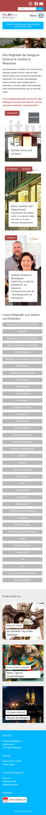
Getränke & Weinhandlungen (22, 449)
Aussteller (22, 331)
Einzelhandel (12, 113)
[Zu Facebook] (36, 4)
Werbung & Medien (22, 580)
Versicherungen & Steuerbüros (22, 573)
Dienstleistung (22, 380)
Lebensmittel (22, 476)
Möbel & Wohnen (22, 490)
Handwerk (26, 169)
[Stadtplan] (14, 799)
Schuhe (22, 538)
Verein (22, 566)
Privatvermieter (22, 504)
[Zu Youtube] (41, 4)
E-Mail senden (8, 764)
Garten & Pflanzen (22, 428)
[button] (23, 25)
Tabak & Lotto (22, 552)
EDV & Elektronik (22, 386)
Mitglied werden (9, 781)
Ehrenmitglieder (22, 393)
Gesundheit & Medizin (22, 442)
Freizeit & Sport (22, 421)
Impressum (18, 811)
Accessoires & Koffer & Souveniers (22, 324)
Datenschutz (27, 811)
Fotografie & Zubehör (22, 407)
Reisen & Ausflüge (22, 525)
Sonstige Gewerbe (22, 545)
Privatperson (22, 497)
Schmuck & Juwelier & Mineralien (22, 532)
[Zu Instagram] (30, 4)
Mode (22, 483)
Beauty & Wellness (22, 352)
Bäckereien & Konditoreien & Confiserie (22, 359)
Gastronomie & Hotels (22, 435)
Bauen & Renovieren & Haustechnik (22, 345)
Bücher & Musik (22, 366)
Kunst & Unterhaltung (22, 469)
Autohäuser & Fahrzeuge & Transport (22, 338)
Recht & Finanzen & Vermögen (22, 511)
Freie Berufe (22, 414)
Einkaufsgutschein (10, 784)
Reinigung (22, 518)
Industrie (22, 462)
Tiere (22, 559)
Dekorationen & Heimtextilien (22, 373)
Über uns (6, 778)
